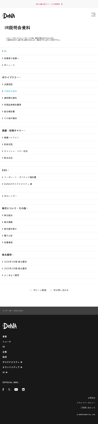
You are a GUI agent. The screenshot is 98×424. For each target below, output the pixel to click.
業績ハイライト (11, 138)
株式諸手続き (10, 229)
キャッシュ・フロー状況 (16, 151)
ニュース (7, 342)
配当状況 (8, 158)
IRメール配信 (39, 290)
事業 (5, 337)
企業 (5, 352)
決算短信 (8, 84)
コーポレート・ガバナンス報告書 (20, 177)
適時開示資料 (10, 98)
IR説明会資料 (10, 91)
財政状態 (8, 144)
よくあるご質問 (11, 275)
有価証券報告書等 (12, 105)
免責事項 (8, 242)
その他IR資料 (10, 118)
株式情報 (8, 222)
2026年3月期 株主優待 (15, 262)
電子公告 (8, 236)
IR (5, 51)
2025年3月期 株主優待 (15, 268)
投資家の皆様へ (11, 58)
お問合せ (91, 398)
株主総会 (8, 215)
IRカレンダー (10, 196)
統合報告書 (9, 111)
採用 (5, 357)
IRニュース (9, 65)
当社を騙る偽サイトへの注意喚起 (48, 4)
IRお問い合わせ (61, 290)
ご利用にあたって (87, 408)
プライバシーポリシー (86, 403)
